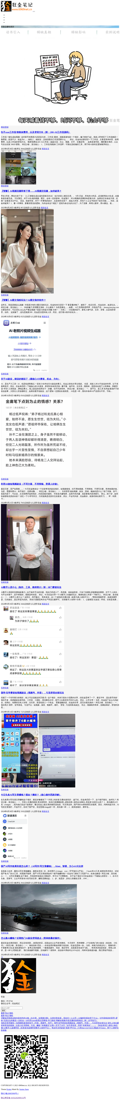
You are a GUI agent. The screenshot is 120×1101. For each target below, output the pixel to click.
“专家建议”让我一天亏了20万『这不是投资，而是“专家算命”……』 (69, 1025)
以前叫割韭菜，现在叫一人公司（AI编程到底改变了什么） (74, 1018)
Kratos (9, 1089)
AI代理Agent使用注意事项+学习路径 (40, 1020)
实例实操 (9, 20)
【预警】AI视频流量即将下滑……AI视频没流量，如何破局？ (31, 191)
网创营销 (9, 17)
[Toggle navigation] (34, 11)
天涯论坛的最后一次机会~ (14, 1020)
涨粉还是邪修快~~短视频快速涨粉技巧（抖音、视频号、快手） (27, 1023)
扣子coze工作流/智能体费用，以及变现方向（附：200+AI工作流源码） (36, 132)
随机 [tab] (11, 1013)
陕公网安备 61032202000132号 (13, 1098)
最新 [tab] (3, 1013)
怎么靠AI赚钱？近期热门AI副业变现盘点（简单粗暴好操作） (31, 938)
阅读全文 (45, 149)
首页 (7, 15)
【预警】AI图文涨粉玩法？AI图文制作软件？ (23, 300)
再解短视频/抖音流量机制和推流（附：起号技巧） (77, 1020)
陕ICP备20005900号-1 (10, 1093)
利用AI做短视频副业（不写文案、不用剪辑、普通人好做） (30, 484)
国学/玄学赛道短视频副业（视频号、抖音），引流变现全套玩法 (32, 692)
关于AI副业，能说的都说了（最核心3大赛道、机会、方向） (30, 379)
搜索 (3, 1010)
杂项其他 (9, 22)
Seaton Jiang (24, 1089)
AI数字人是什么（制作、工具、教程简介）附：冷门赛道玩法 (31, 587)
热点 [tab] (7, 1013)
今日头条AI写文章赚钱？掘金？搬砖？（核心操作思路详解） (31, 795)
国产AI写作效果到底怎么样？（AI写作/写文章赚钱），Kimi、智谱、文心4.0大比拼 (42, 866)
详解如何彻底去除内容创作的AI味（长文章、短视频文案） (25, 1018)
